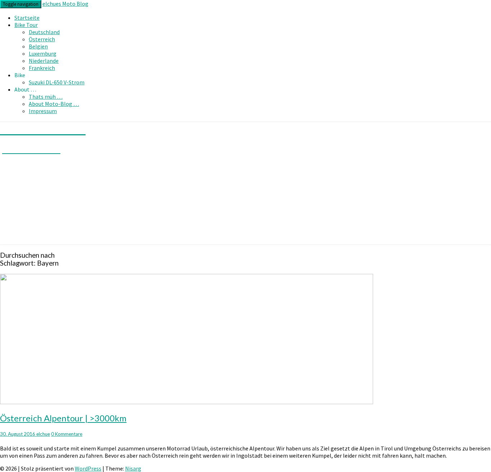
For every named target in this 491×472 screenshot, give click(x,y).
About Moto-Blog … (54, 103)
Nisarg (133, 468)
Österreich (42, 39)
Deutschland (44, 32)
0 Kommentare (66, 434)
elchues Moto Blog (65, 3)
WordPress (88, 468)
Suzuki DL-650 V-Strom (56, 82)
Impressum (43, 111)
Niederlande (44, 60)
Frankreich (42, 67)
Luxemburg (42, 53)
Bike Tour (26, 24)
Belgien (38, 46)
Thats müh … (46, 96)
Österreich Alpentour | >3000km (63, 418)
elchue (43, 434)
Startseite (27, 17)
